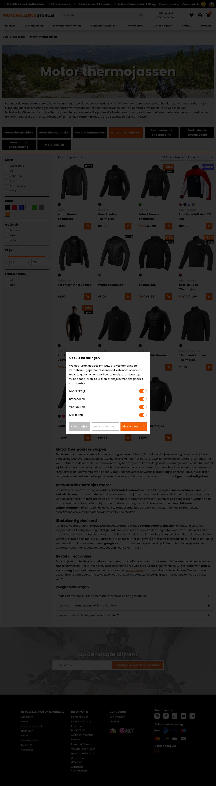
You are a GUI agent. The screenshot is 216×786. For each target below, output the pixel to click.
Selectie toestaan (105, 426)
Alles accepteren (133, 426)
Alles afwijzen (79, 426)
